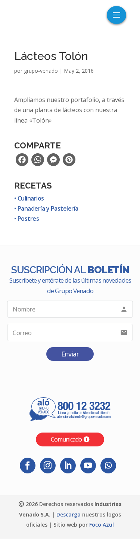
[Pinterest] (69, 161)
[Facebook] (22, 161)
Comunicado (66, 439)
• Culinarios (29, 198)
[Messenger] (53, 161)
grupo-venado (41, 70)
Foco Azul (101, 524)
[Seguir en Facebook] (27, 465)
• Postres (26, 218)
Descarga (68, 514)
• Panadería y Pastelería (46, 208)
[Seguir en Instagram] (48, 465)
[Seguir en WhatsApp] (108, 465)
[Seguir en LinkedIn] (68, 465)
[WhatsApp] (38, 161)
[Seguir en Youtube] (88, 465)
